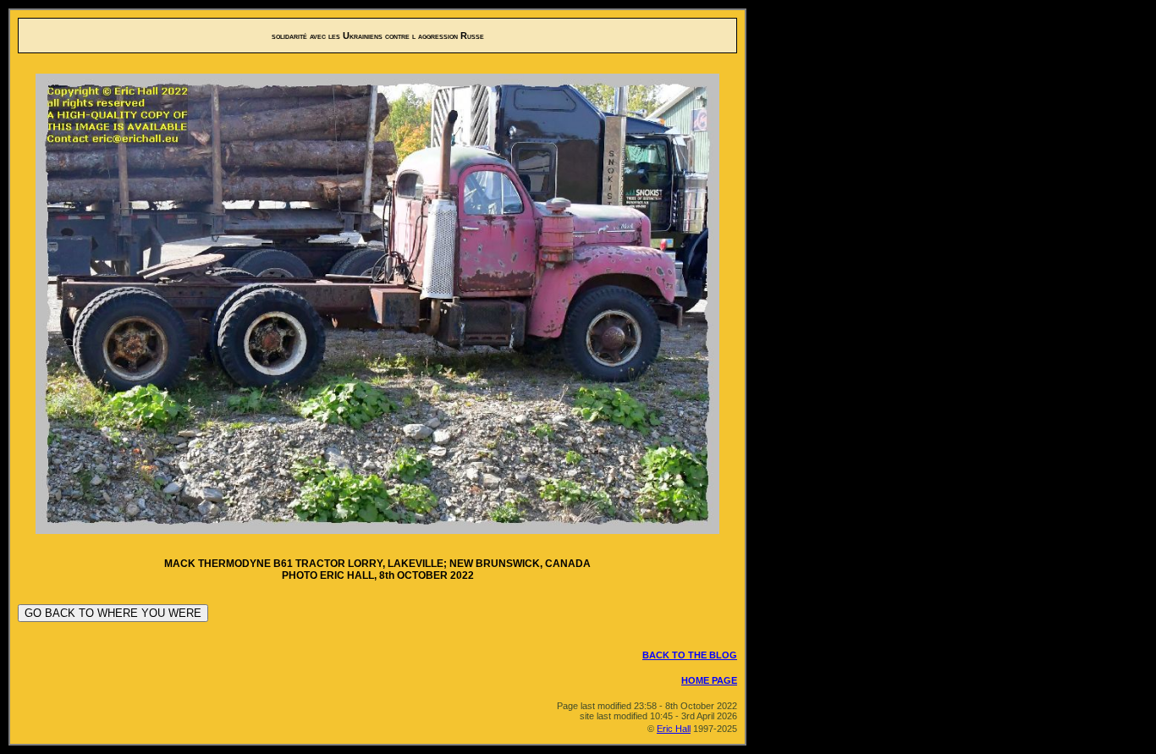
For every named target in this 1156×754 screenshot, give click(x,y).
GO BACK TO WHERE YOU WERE (113, 613)
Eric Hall (674, 729)
